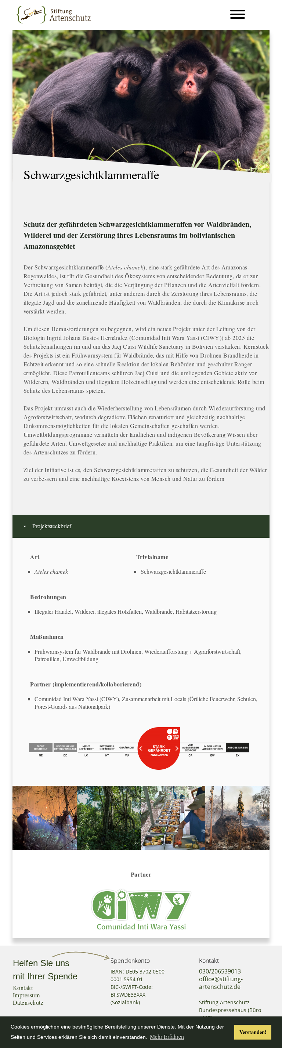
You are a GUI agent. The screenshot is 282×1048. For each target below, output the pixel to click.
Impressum (26, 995)
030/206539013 (220, 971)
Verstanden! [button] (253, 1032)
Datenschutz (28, 1002)
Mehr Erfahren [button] (167, 1036)
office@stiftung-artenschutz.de (221, 983)
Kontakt (23, 987)
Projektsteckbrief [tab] (51, 526)
